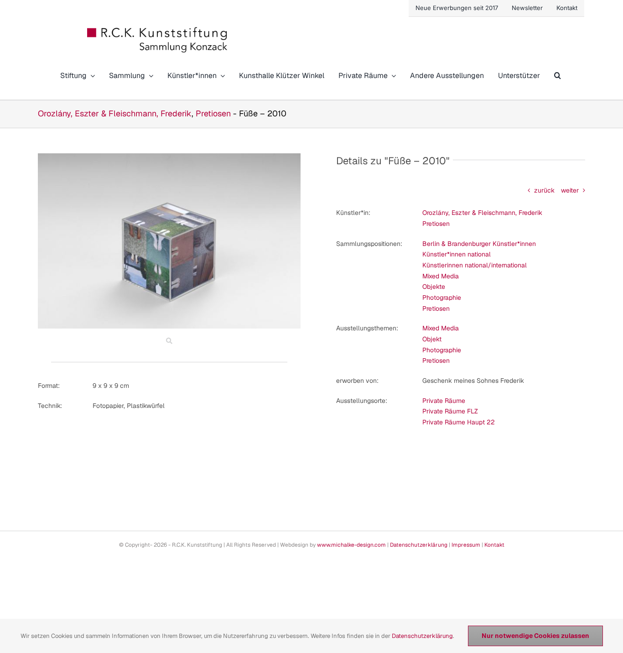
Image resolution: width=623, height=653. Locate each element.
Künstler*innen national (456, 254)
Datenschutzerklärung (418, 545)
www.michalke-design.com (351, 545)
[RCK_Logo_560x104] (157, 30)
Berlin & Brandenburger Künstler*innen (479, 244)
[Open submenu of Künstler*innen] (221, 75)
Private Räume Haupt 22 (458, 422)
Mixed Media (440, 276)
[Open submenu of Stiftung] (91, 75)
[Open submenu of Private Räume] (392, 75)
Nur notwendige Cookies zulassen (535, 636)
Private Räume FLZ (450, 411)
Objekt (431, 339)
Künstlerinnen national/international (474, 265)
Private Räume (443, 401)
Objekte (433, 286)
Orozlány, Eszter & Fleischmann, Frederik (115, 113)
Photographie (441, 297)
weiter (570, 190)
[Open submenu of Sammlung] (149, 75)
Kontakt (494, 545)
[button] (557, 75)
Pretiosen (213, 113)
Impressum (466, 545)
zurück (544, 190)
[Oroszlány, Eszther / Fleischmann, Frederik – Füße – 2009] (169, 156)
